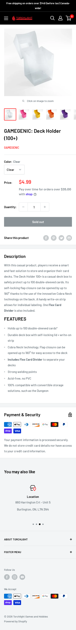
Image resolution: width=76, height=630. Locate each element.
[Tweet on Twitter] (61, 238)
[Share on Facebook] (46, 238)
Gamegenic (11, 147)
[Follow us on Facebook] (7, 577)
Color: (12, 161)
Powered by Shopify (15, 621)
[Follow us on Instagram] (14, 577)
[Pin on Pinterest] (54, 238)
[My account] (60, 18)
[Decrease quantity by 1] (23, 207)
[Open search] (52, 18)
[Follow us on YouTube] (22, 577)
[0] (68, 18)
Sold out (38, 222)
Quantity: (10, 207)
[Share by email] (69, 238)
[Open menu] (6, 18)
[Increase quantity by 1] (45, 207)
